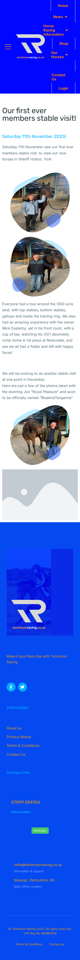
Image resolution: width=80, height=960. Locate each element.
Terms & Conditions (29, 944)
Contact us (56, 944)
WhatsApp (40, 830)
